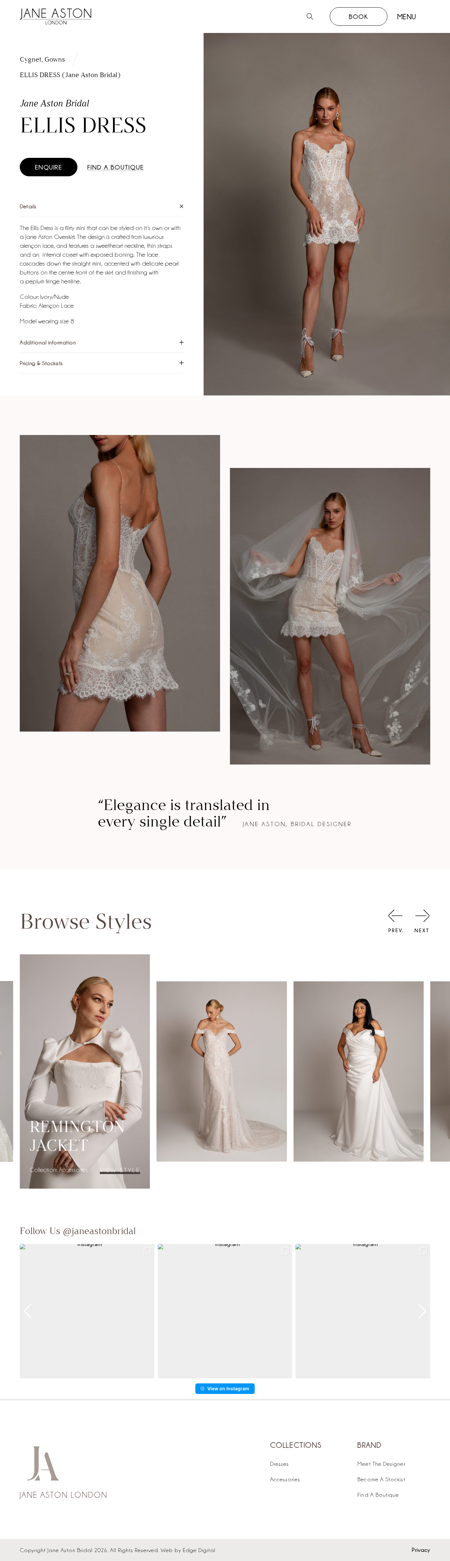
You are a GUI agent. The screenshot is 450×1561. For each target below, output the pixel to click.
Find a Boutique (115, 167)
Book (358, 16)
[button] (102, 206)
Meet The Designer (381, 1463)
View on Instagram (228, 1388)
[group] (87, 1311)
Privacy (421, 1550)
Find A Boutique (378, 1494)
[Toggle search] (310, 16)
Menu (406, 16)
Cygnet (31, 59)
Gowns (54, 59)
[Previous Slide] (395, 922)
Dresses (279, 1463)
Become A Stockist (381, 1479)
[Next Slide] (422, 922)
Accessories (285, 1479)
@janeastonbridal (99, 1231)
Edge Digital (199, 1550)
